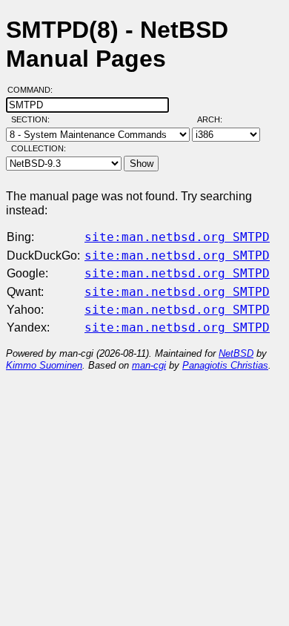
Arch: (216, 119)
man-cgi (149, 365)
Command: (34, 89)
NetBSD (236, 353)
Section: (33, 119)
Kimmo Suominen (44, 365)
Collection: (38, 148)
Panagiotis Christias (225, 365)
